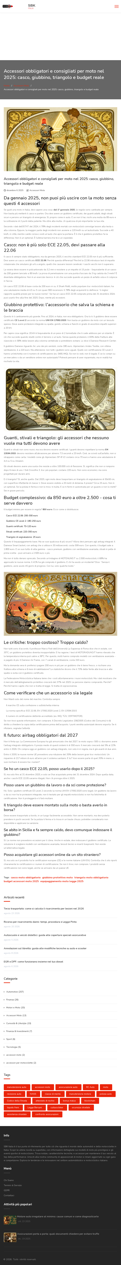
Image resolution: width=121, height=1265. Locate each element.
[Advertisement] (60, 36)
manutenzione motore (80, 1093)
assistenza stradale (17, 1114)
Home (7, 85)
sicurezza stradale (81, 1107)
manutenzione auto (16, 1087)
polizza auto (106, 1093)
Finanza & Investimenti (19, 1031)
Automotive (15, 991)
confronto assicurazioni (46, 1114)
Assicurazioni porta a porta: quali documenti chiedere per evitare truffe (58, 1234)
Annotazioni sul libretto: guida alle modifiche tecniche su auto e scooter (45, 948)
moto (105, 1087)
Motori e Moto (15, 1007)
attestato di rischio (45, 1100)
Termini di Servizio (13, 1185)
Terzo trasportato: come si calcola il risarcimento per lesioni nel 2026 (44, 908)
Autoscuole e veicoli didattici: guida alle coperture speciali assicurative (45, 935)
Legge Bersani (35, 1107)
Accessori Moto (21, 85)
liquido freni (13, 1107)
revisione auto (14, 1093)
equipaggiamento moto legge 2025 (62, 881)
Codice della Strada (17, 1100)
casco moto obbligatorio (26, 877)
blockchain (89, 1100)
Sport (10, 1039)
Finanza (12, 999)
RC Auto (90, 1087)
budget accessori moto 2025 (21, 881)
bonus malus (69, 1100)
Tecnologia (13, 1047)
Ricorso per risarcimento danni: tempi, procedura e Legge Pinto (40, 922)
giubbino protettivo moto (57, 877)
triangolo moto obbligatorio (91, 877)
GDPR (7, 1190)
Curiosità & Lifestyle (18, 1023)
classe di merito (53, 1093)
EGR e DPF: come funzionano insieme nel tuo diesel (33, 961)
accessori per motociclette (21, 1062)
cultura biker (57, 1107)
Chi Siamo (9, 1180)
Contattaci (9, 1195)
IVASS (33, 1093)
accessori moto (15, 1054)
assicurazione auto (68, 1087)
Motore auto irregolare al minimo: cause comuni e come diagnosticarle (58, 1216)
